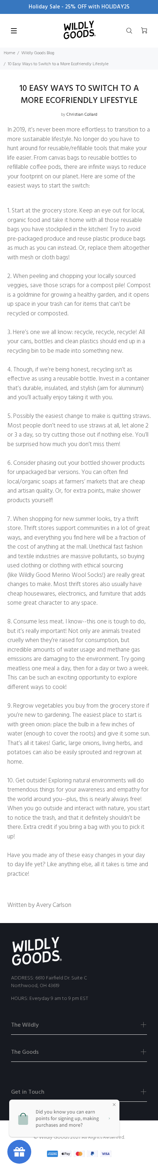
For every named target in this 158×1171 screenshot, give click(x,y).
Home (9, 53)
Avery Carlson (53, 905)
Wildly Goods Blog (37, 53)
